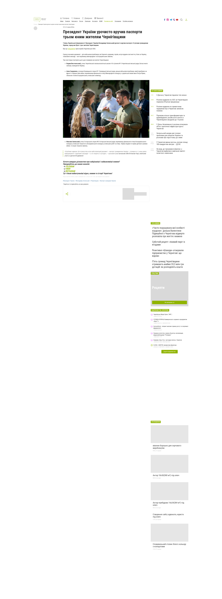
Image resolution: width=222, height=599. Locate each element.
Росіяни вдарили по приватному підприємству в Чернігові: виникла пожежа (169, 109)
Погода (81, 21)
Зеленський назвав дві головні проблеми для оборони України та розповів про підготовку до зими (169, 135)
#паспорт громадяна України (108, 181)
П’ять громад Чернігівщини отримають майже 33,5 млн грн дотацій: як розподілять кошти (168, 264)
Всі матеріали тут (169, 302)
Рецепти (158, 288)
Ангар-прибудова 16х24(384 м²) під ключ (168, 503)
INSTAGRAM (70, 171)
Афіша (61, 21)
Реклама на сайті (108, 21)
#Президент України (68, 181)
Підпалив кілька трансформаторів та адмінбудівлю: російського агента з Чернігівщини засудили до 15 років (170, 117)
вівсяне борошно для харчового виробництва (167, 446)
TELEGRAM (69, 166)
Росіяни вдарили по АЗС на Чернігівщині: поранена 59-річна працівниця (172, 101)
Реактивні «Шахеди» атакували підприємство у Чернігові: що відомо (168, 253)
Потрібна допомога (128, 21)
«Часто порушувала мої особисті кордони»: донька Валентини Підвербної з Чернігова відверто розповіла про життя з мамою (168, 232)
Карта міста (75, 21)
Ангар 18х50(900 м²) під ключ (166, 475)
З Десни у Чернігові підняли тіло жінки (171, 95)
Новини (77, 18)
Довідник (88, 18)
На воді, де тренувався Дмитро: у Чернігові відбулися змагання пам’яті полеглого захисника (170, 151)
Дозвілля (67, 21)
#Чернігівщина (95, 181)
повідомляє (71, 49)
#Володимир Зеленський (82, 181)
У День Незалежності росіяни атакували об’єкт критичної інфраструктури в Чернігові (172, 126)
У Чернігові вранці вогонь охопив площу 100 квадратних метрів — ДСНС (172, 143)
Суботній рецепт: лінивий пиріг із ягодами (168, 243)
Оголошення (118, 21)
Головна (66, 18)
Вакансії (100, 18)
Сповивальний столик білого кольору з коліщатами (169, 545)
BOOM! (100, 21)
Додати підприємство (169, 351)
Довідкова (87, 21)
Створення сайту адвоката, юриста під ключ (168, 515)
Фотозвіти (95, 21)
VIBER (67, 169)
